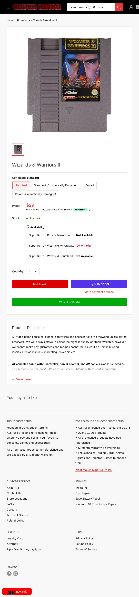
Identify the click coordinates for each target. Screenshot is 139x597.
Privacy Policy (84, 538)
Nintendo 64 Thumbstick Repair (95, 504)
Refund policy (15, 520)
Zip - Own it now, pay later (24, 549)
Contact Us (14, 493)
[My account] (131, 7)
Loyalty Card (15, 538)
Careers (12, 509)
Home (10, 20)
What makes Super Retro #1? (93, 470)
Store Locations (17, 498)
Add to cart (40, 284)
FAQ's (10, 504)
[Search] (119, 7)
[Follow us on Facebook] (9, 573)
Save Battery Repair (88, 498)
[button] (69, 302)
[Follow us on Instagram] (15, 573)
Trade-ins (81, 487)
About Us (13, 487)
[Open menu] (8, 7)
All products (23, 20)
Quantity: (18, 271)
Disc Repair (82, 493)
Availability (37, 227)
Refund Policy (84, 543)
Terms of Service (17, 515)
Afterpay (12, 543)
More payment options (99, 292)
